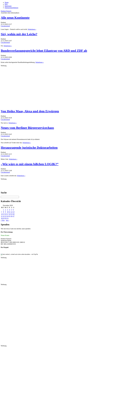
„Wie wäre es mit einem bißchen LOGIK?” (29, 164)
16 (6, 214)
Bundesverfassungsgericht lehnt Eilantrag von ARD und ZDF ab (44, 50)
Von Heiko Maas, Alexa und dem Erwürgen (30, 111)
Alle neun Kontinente (15, 17)
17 (8, 214)
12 (11, 212)
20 (13, 214)
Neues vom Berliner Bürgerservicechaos (27, 127)
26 (11, 216)
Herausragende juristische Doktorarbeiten (29, 147)
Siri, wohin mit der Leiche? (19, 34)
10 (8, 212)
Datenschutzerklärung (11, 8)
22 (4, 216)
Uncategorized (5, 26)
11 (9, 212)
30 (6, 218)
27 (13, 216)
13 (13, 212)
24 (8, 216)
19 (11, 214)
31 (8, 218)
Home (7, 2)
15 (4, 214)
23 (6, 216)
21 (2, 216)
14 (2, 214)
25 (9, 216)
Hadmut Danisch (6, 11)
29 (4, 218)
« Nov (3, 220)
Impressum (8, 6)
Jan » (7, 220)
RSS (6, 4)
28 (2, 218)
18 (9, 214)
